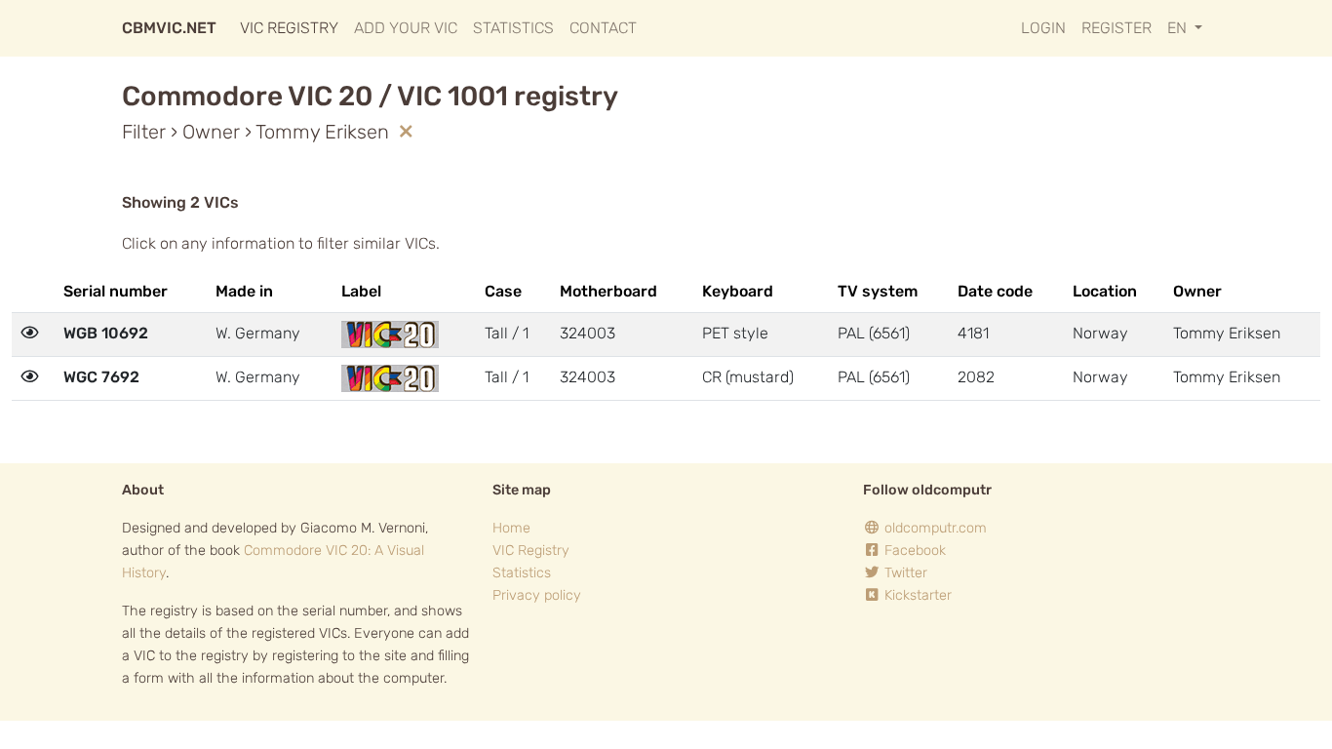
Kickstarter (916, 595)
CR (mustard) (748, 377)
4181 (973, 333)
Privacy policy (536, 595)
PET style (735, 333)
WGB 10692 (105, 333)
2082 (976, 377)
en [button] (1179, 28)
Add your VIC (405, 28)
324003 (587, 333)
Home (511, 528)
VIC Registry (289, 28)
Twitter (904, 573)
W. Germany (257, 333)
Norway (1100, 333)
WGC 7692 (101, 377)
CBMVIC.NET (169, 28)
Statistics (513, 28)
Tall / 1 (507, 333)
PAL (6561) (874, 333)
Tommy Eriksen (1226, 333)
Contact (603, 28)
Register (1116, 28)
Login (1043, 28)
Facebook (913, 550)
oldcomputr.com (934, 528)
